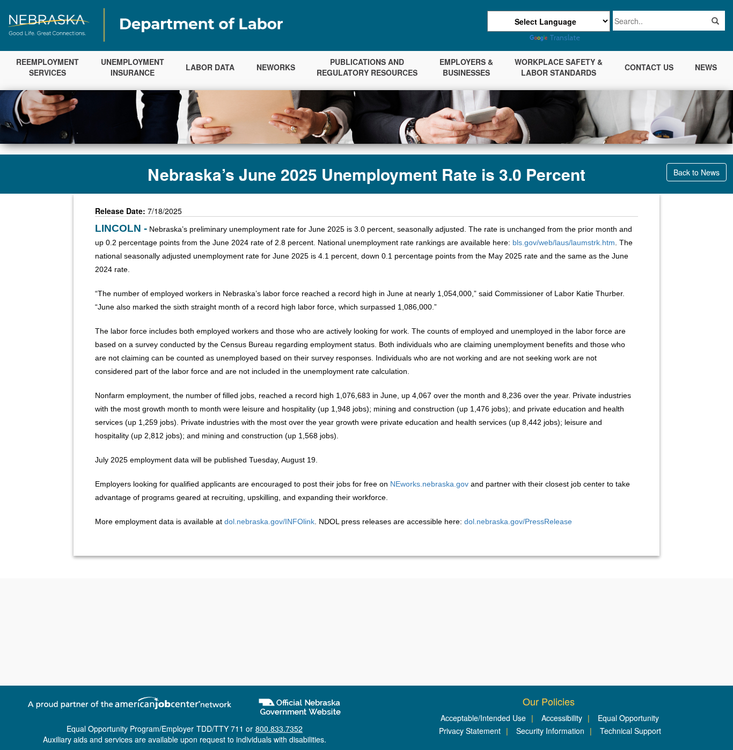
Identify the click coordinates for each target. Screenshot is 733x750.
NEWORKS (275, 67)
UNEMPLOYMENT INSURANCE (132, 67)
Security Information (550, 730)
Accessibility (561, 717)
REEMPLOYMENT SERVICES (47, 67)
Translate (564, 37)
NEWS (706, 67)
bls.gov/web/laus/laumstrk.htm (563, 242)
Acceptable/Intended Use (483, 717)
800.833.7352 (279, 728)
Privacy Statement (470, 730)
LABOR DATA (210, 67)
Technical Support (630, 730)
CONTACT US (649, 67)
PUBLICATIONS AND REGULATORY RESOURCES (367, 67)
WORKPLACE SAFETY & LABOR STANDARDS (559, 67)
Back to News (696, 172)
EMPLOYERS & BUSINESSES (466, 67)
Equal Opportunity (628, 717)
